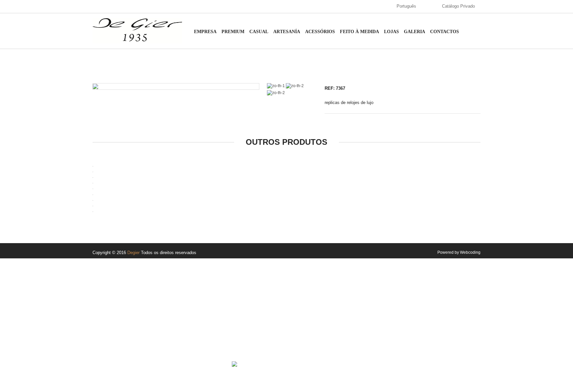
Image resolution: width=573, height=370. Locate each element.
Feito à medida (359, 31)
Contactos (444, 31)
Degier (133, 252)
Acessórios (320, 31)
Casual (258, 31)
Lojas (391, 31)
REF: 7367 (335, 88)
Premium (233, 31)
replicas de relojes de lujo (349, 102)
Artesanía (286, 31)
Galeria (414, 31)
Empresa (205, 31)
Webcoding (470, 252)
